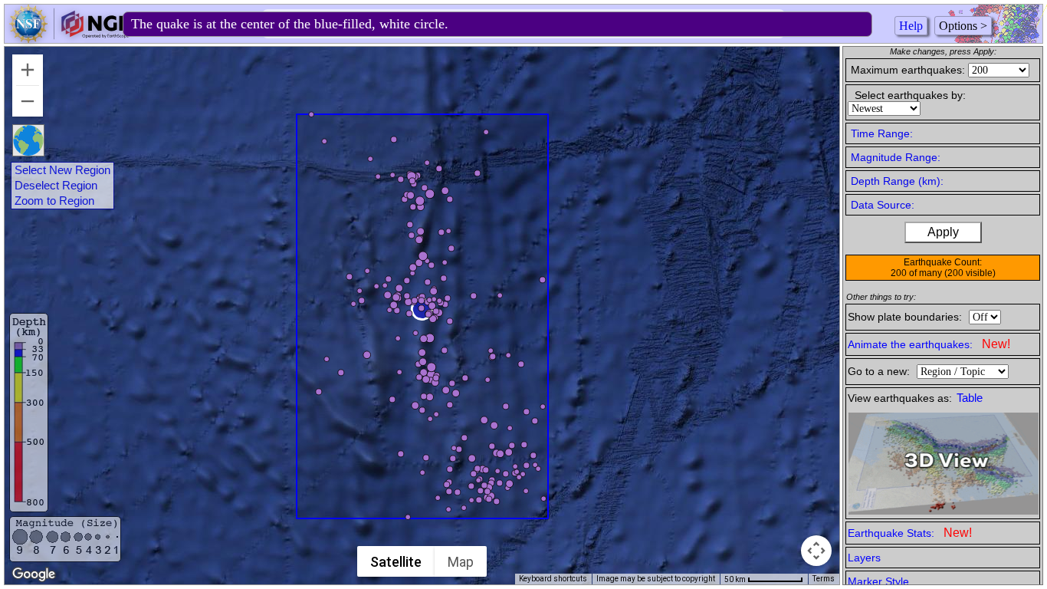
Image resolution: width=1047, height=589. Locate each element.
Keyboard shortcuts (553, 578)
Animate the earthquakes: (929, 343)
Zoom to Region (54, 201)
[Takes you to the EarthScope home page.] (69, 38)
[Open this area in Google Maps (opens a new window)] (33, 574)
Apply (943, 232)
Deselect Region (56, 185)
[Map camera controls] (816, 550)
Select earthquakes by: (910, 95)
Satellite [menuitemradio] (396, 562)
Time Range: (882, 133)
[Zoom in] (27, 69)
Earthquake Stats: (910, 532)
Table (970, 398)
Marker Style (878, 581)
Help (911, 25)
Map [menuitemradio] (461, 562)
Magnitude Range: (895, 157)
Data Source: (882, 205)
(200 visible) (970, 273)
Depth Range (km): (897, 181)
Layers (864, 557)
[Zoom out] (27, 101)
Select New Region (62, 170)
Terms (823, 578)
